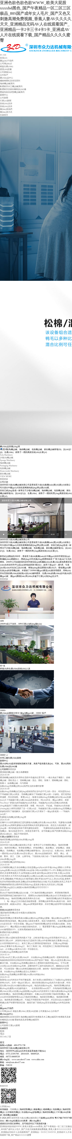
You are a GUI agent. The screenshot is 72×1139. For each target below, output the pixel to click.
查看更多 (4, 579)
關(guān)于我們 (6, 61)
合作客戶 (55, 1011)
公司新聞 (4, 1025)
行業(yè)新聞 (14, 1025)
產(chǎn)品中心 (6, 78)
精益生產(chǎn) (19, 1011)
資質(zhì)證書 (32, 1011)
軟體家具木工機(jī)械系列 (46, 1017)
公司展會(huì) (44, 1011)
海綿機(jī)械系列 (28, 1017)
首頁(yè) (3, 58)
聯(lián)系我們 (6, 109)
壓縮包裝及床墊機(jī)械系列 (27, 1020)
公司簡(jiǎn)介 (6, 1011)
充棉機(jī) (14, 1109)
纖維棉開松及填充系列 (10, 1017)
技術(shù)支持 (6, 103)
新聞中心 (4, 95)
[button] (4, 449)
